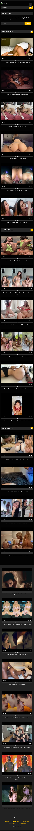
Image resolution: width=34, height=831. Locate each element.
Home (7, 821)
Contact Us (11, 823)
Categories (25, 821)
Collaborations (21, 823)
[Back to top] (29, 826)
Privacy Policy (16, 821)
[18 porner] (14, 3)
